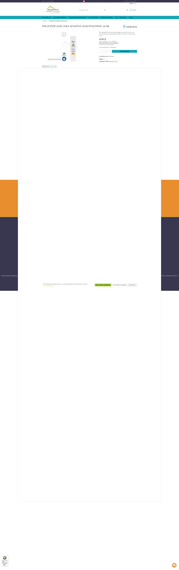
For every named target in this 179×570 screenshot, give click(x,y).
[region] (69, 47)
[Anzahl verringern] (100, 51)
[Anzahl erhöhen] (109, 51)
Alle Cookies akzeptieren (103, 285)
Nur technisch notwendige (119, 285)
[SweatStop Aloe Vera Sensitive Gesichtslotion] (69, 47)
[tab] (45, 66)
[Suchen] (104, 10)
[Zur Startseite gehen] (52, 9)
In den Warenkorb (124, 51)
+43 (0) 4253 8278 (50, 1)
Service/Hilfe (133, 1)
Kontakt (43, 1)
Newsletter (126, 1)
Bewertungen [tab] (53, 66)
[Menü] (7, 556)
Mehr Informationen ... (48, 286)
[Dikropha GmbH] (130, 26)
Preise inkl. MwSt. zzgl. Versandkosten (108, 43)
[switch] (4, 565)
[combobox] (90, 10)
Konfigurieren (132, 285)
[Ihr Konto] (127, 10)
